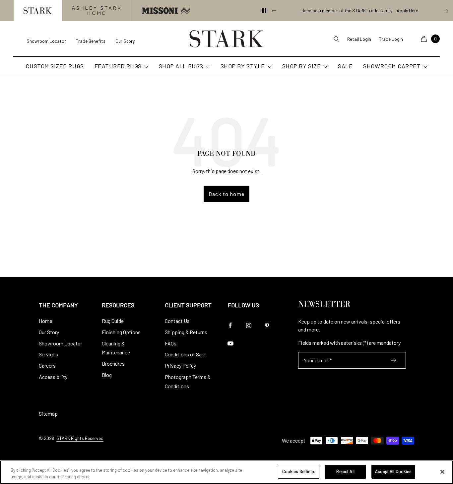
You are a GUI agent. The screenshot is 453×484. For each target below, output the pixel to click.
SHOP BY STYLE (243, 66)
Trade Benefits (90, 41)
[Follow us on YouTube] (230, 343)
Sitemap (48, 413)
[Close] (442, 471)
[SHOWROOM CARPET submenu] (424, 67)
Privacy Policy (180, 365)
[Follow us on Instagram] (248, 325)
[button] (37, 10)
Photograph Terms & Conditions (188, 381)
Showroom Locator (46, 41)
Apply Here (407, 10)
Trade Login (391, 39)
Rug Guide (113, 321)
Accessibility (53, 377)
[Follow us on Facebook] (230, 325)
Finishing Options (121, 332)
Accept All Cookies (393, 471)
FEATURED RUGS (118, 66)
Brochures (113, 363)
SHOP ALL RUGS (181, 66)
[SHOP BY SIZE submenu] (324, 67)
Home (45, 321)
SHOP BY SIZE (301, 66)
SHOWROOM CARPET (392, 66)
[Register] (393, 360)
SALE (345, 66)
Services (48, 354)
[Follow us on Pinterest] (267, 325)
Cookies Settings (298, 471)
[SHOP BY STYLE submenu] (269, 67)
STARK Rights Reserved (79, 438)
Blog (107, 375)
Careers (47, 365)
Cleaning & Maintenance (116, 348)
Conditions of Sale (185, 354)
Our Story (125, 41)
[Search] (336, 39)
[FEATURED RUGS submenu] (145, 67)
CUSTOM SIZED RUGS (55, 66)
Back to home (226, 194)
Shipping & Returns (186, 332)
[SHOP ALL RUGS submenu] (207, 67)
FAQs (170, 343)
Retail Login (359, 39)
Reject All (345, 471)
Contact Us (177, 321)
